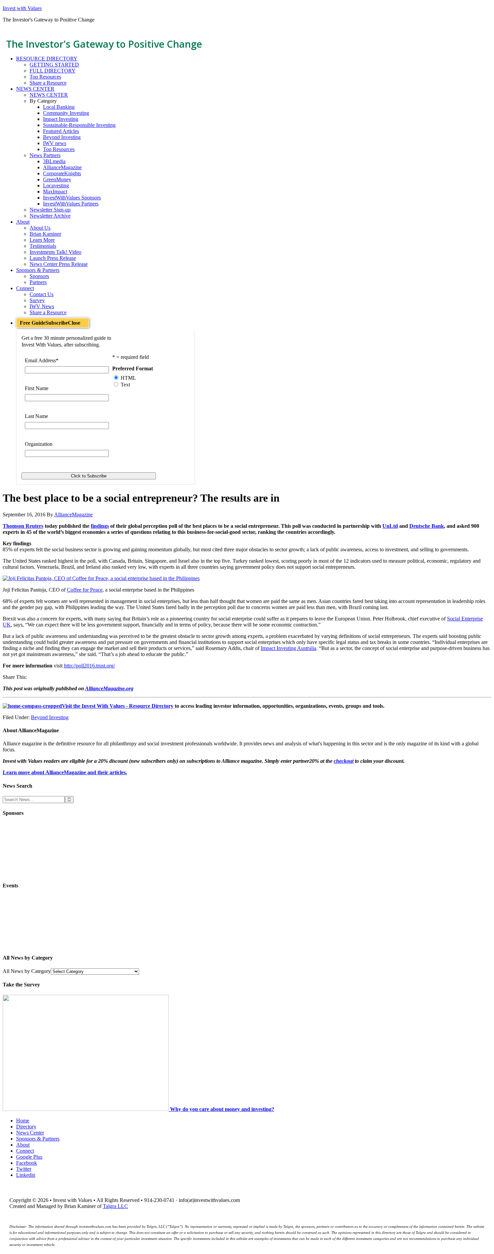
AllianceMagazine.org (109, 688)
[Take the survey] (86, 1109)
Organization (38, 444)
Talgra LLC (115, 1206)
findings (100, 526)
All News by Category (27, 971)
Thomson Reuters (23, 526)
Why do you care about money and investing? (222, 1109)
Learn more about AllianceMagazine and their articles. (65, 772)
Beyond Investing (50, 717)
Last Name (36, 416)
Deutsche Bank (426, 526)
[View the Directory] (32, 706)
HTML (128, 378)
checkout (344, 761)
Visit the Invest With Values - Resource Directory (117, 706)
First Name (36, 388)
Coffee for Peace (84, 590)
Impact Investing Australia (288, 648)
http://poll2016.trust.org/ (89, 665)
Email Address (41, 360)
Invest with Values (22, 8)
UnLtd (390, 526)
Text (125, 384)
